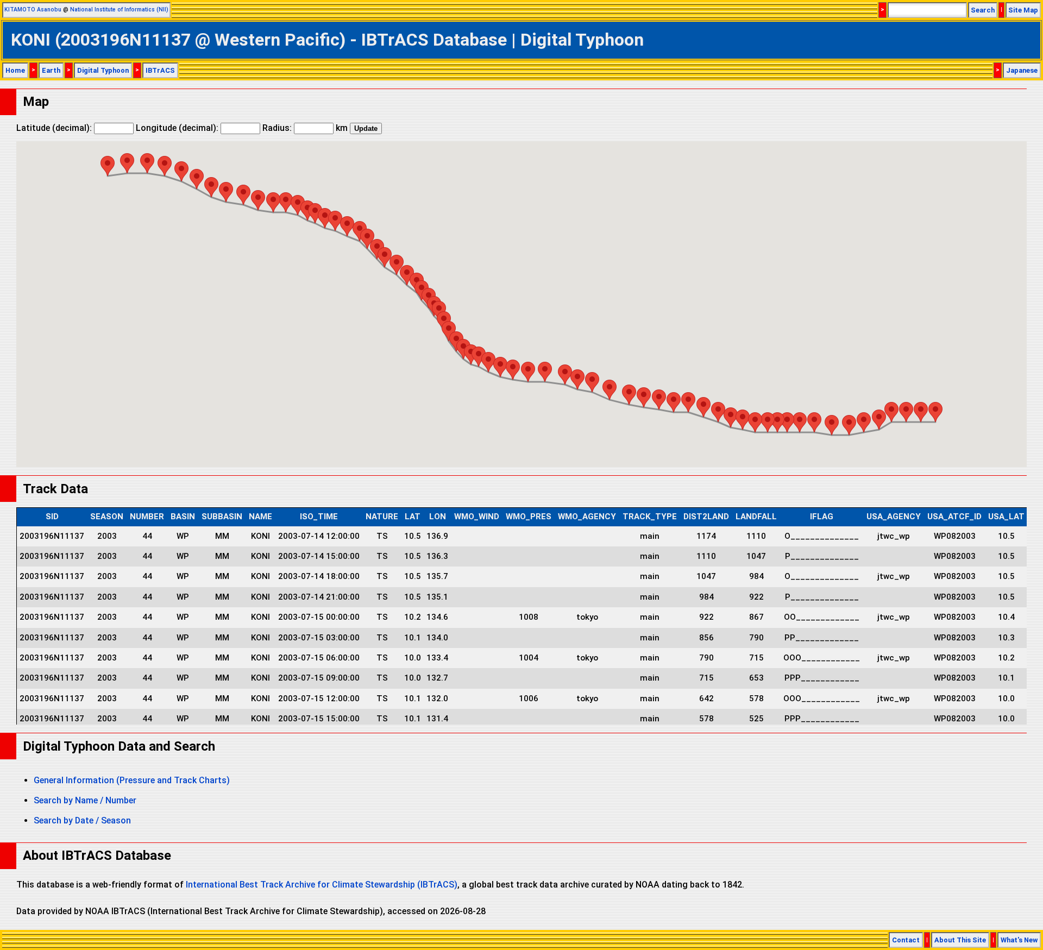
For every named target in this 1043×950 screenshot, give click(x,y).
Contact (906, 940)
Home (15, 70)
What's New (1019, 940)
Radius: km (305, 128)
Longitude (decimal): (178, 128)
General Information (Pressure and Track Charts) (132, 780)
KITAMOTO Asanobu (32, 9)
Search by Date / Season (82, 820)
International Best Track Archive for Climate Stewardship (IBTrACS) (321, 884)
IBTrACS (160, 70)
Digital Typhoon (103, 70)
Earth (51, 70)
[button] (935, 412)
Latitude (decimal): (55, 128)
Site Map (1023, 10)
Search (983, 10)
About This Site (960, 940)
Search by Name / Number (85, 800)
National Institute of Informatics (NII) (119, 9)
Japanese (1022, 70)
